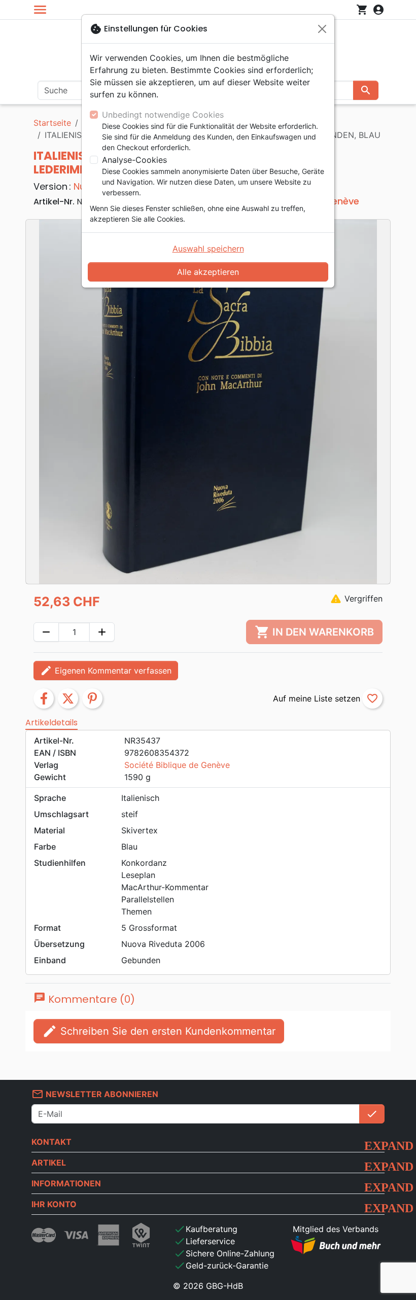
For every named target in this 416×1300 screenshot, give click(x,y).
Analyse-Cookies (134, 160)
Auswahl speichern (208, 248)
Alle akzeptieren (208, 272)
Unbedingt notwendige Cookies (163, 115)
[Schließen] (322, 29)
